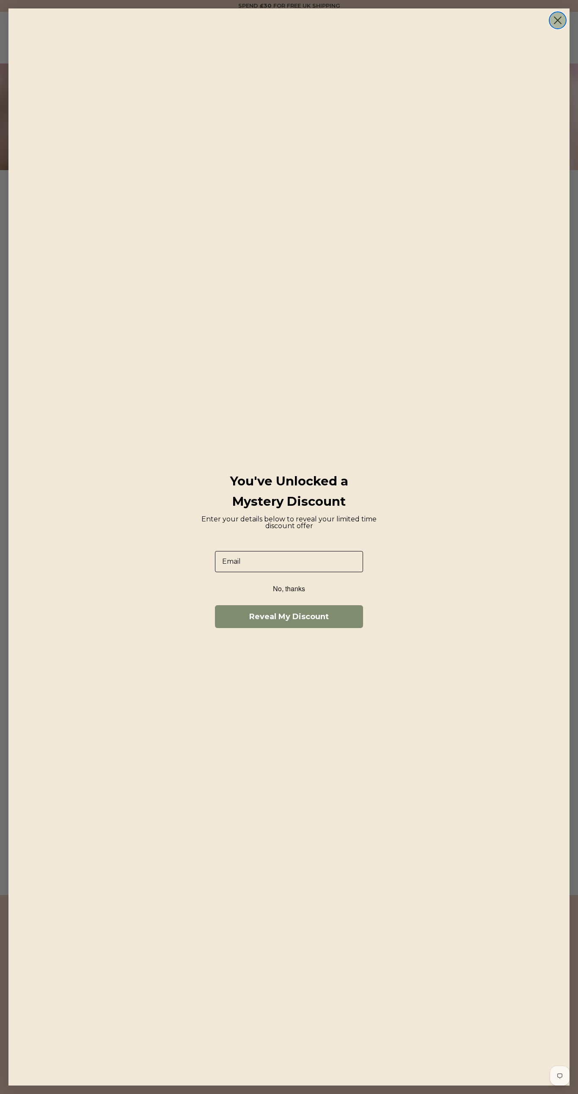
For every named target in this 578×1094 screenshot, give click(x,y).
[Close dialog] (557, 20)
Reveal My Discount (289, 616)
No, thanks (289, 588)
